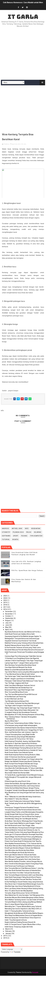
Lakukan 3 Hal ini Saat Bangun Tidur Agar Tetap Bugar (24, 660)
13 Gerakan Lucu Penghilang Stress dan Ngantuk (22, 658)
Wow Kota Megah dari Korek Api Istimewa (19, 852)
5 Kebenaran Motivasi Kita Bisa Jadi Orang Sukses (22, 786)
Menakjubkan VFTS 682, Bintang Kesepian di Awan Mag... (25, 714)
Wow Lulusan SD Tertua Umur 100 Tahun (19, 739)
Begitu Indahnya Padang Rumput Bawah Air (20, 922)
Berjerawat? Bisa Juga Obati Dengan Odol (19, 690)
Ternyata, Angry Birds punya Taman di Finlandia (21, 893)
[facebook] (18, 7)
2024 (5, 598)
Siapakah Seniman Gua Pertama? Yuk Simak (20, 641)
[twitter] (22, 7)
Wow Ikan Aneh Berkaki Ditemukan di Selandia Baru (23, 870)
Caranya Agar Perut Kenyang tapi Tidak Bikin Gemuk (23, 656)
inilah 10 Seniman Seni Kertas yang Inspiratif (20, 757)
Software (6, 536)
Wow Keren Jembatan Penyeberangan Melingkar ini (23, 839)
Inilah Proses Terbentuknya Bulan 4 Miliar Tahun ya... (23, 723)
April (7, 629)
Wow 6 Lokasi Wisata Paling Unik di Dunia (19, 904)
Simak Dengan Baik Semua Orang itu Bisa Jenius (22, 814)
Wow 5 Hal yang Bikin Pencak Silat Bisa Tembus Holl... (23, 879)
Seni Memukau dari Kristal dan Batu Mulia (19, 850)
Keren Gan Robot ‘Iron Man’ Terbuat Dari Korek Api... (23, 873)
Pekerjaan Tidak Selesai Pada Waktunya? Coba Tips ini (24, 681)
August (8, 620)
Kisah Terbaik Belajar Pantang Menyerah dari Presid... (23, 748)
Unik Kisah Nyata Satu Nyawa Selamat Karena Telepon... (24, 728)
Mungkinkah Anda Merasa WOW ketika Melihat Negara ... (24, 913)
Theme (18, 972)
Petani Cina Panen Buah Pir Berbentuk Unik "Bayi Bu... (23, 841)
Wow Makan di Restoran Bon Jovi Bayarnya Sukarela (23, 746)
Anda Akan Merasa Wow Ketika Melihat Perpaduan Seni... (25, 846)
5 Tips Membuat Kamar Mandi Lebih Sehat (20, 674)
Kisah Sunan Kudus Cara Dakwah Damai (19, 752)
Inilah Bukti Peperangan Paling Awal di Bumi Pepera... (23, 877)
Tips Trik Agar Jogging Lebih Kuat (16, 683)
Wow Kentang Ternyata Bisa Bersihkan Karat (20, 665)
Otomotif (6, 532)
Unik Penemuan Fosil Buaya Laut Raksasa (19, 866)
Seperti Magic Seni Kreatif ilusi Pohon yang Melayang (23, 837)
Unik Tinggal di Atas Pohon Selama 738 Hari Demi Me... (24, 770)
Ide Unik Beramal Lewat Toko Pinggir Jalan (20, 825)
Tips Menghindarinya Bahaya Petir (17, 701)
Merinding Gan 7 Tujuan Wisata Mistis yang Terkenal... (23, 906)
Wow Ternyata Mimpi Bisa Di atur (16, 692)
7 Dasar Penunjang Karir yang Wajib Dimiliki (20, 734)
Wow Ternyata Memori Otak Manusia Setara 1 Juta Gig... (24, 868)
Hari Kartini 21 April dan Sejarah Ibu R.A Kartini (21, 743)
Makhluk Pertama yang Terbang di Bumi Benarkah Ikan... (24, 643)
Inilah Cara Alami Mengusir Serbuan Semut (20, 685)
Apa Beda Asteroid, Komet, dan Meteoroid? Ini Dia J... (23, 632)
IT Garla (23, 16)
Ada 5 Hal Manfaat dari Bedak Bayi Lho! (18, 688)
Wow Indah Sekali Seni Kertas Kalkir (17, 773)
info (25, 144)
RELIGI (28, 532)
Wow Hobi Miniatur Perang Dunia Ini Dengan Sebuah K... (24, 828)
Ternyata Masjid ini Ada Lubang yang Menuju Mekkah (23, 902)
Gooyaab (35, 972)
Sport (15, 536)
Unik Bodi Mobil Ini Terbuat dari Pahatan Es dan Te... (23, 830)
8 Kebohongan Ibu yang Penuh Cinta (17, 781)
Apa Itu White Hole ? (12, 721)
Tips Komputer (36, 536)
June (7, 625)
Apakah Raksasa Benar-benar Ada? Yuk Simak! (21, 645)
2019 (5, 602)
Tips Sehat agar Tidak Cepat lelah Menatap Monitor (23, 676)
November (9, 614)
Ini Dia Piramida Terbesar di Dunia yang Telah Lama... (23, 647)
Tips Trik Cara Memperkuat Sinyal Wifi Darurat (21, 694)
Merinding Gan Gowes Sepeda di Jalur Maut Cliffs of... (23, 909)
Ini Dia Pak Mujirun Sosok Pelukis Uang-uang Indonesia (24, 882)
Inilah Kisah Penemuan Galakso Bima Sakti (20, 634)
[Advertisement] (23, 53)
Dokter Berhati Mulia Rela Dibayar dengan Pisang (22, 788)
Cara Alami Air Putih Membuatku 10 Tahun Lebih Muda (24, 768)
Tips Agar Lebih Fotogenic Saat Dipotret (19, 705)
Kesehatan (35, 528)
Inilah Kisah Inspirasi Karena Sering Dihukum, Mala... (23, 755)
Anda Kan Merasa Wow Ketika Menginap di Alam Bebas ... (25, 897)
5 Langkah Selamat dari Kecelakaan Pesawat (21, 712)
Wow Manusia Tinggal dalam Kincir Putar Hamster (22, 857)
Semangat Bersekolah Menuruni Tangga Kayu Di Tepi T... (24, 730)
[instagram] (27, 7)
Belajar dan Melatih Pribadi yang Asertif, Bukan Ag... (23, 761)
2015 (5, 936)
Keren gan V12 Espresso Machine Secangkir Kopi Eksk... (24, 834)
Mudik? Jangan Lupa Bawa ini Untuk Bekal (19, 679)
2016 (5, 609)
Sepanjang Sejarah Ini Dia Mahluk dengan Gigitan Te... (23, 636)
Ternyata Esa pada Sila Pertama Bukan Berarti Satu (23, 810)
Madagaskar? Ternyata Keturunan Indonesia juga (22, 638)
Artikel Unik (17, 528)
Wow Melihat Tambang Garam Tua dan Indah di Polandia (24, 900)
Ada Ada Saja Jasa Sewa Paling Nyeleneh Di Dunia (22, 886)
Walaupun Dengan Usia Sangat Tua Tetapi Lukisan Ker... (24, 759)
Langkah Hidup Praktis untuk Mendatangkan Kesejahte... (24, 812)
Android (5, 528)
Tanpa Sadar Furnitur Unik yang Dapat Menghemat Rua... (25, 832)
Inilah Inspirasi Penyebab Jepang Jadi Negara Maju (22, 741)
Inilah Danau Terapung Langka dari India (19, 927)
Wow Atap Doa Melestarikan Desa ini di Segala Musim (23, 915)
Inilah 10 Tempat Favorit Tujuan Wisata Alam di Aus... (23, 924)
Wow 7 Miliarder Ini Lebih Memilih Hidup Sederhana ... (23, 797)
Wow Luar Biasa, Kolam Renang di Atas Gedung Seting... (24, 888)
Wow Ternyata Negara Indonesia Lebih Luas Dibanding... (24, 875)
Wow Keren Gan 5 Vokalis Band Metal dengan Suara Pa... (24, 884)
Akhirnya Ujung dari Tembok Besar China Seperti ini (23, 918)
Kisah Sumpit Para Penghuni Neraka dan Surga (21, 764)
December (9, 611)
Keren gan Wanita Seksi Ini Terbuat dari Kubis (20, 855)
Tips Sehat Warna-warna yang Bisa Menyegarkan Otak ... (25, 672)
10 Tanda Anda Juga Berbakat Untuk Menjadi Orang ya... (24, 775)
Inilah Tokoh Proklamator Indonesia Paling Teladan (22, 801)
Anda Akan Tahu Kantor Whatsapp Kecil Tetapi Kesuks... (24, 821)
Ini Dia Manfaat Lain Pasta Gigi (15, 696)
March (7, 929)
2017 (5, 607)
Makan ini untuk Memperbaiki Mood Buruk (19, 670)
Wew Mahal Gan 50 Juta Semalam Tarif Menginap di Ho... (25, 895)
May (7, 627)
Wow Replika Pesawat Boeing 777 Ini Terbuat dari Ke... (24, 843)
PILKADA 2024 (18, 532)
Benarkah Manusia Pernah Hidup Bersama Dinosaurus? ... (25, 650)
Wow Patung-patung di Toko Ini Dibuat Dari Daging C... (23, 816)
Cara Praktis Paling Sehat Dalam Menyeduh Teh (21, 710)
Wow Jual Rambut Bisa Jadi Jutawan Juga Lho (21, 732)
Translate (17, 952)
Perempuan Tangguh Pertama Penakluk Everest (22, 807)
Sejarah (37, 532)
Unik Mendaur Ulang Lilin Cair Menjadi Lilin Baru (21, 819)
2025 (5, 596)
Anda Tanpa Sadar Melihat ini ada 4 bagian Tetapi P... (23, 823)
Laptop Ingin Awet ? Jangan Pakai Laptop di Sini (21, 663)
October (8, 616)
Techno (24, 536)
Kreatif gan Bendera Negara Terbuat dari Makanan (22, 848)
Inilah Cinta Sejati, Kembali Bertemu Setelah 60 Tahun (24, 750)
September (9, 618)
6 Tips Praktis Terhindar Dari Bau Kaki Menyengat (22, 703)
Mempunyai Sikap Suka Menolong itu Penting (21, 766)
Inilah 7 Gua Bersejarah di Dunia (16, 920)
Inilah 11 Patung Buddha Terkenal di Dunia (19, 911)
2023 (5, 600)
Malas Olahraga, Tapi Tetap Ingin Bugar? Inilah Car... (23, 708)
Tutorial (6, 539)
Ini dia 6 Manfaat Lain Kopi (14, 699)
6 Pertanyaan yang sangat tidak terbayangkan (21, 725)
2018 (5, 605)
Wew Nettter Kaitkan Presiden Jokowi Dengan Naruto (23, 861)
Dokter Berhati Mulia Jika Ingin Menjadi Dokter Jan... (23, 783)
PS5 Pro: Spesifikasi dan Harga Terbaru (27, 570)
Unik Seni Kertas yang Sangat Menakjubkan (20, 737)
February (8, 931)
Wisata (15, 539)
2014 (5, 938)
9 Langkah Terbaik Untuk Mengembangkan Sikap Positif (24, 790)
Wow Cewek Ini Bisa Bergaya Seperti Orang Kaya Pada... (24, 864)
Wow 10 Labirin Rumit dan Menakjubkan (19, 891)
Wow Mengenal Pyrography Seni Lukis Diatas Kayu (22, 859)
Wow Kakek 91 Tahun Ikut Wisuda (16, 799)
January (8, 933)
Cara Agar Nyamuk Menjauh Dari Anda (18, 667)
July (6, 623)
